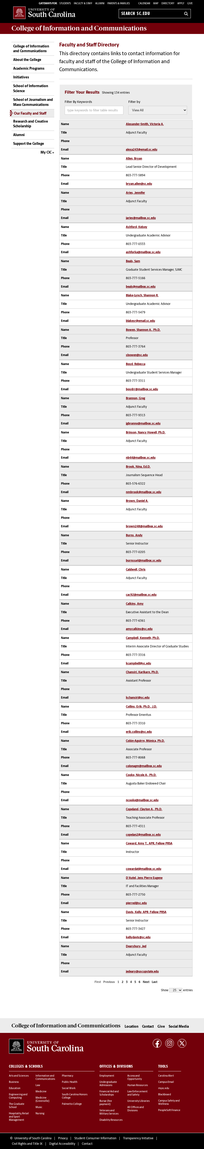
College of (79, 28)
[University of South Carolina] (46, 1046)
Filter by (134, 102)
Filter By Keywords (78, 102)
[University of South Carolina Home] (44, 12)
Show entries (177, 990)
